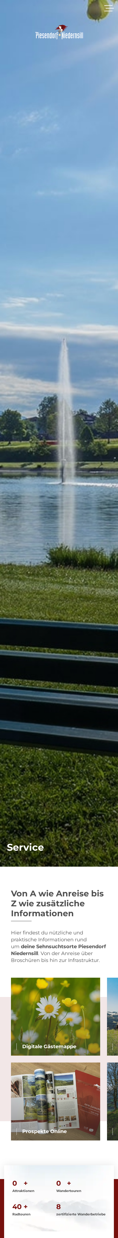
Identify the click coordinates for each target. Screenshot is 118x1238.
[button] (109, 8)
